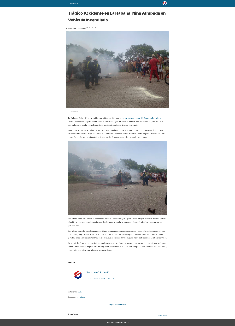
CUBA (80, 292)
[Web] (113, 278)
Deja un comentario (117, 304)
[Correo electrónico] (109, 278)
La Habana (80, 297)
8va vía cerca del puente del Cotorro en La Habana (141, 118)
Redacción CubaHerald (98, 272)
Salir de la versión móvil (118, 322)
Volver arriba (162, 315)
